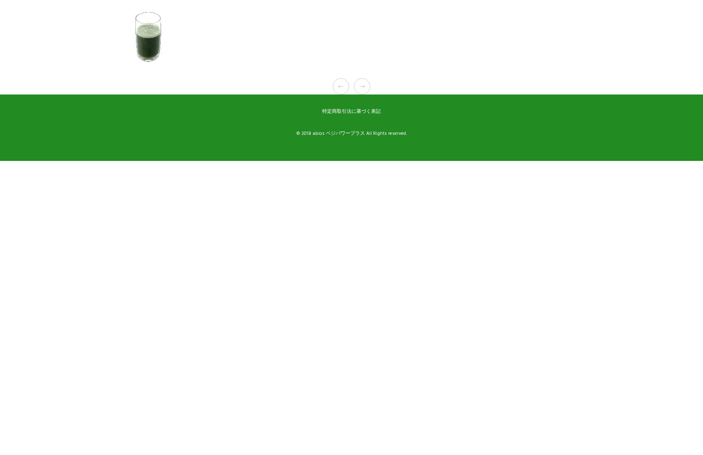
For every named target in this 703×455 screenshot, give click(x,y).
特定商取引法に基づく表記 (351, 111)
